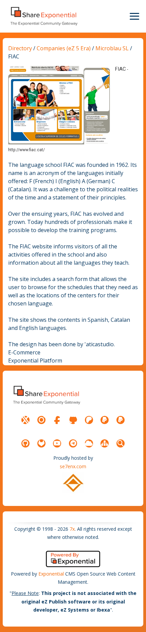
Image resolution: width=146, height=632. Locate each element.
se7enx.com (73, 466)
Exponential (51, 573)
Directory (20, 48)
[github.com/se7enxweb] (25, 443)
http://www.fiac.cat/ (26, 149)
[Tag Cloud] (89, 443)
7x (72, 529)
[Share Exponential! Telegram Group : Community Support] (73, 443)
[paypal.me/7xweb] (105, 420)
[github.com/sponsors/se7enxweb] (73, 420)
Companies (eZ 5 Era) (64, 48)
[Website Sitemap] (105, 443)
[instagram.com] (41, 420)
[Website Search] (120, 443)
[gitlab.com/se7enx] (41, 443)
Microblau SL (112, 48)
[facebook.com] (57, 420)
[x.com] (25, 420)
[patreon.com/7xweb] (89, 420)
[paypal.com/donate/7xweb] (120, 420)
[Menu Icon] (134, 16)
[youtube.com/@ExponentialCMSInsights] (57, 443)
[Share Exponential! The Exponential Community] (43, 16)
